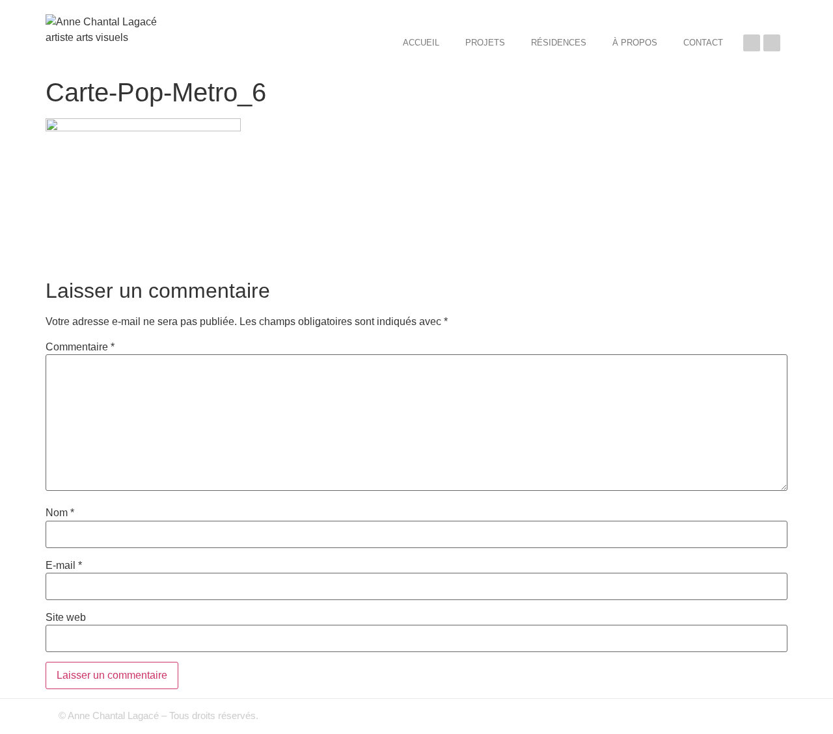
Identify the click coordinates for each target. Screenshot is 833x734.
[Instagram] (771, 42)
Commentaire (80, 347)
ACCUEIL (421, 42)
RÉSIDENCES (558, 42)
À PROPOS (634, 42)
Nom (60, 513)
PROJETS (485, 42)
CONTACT (703, 42)
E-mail (64, 565)
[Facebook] (751, 42)
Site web (66, 617)
